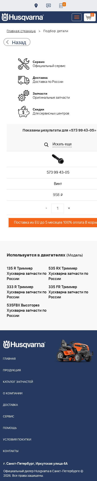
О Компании (12, 393)
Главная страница (21, 31)
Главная (9, 359)
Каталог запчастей (18, 382)
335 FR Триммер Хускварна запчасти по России (68, 292)
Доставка (36, 5)
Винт (58, 184)
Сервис (8, 416)
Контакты (48, 5)
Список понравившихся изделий (61, 5)
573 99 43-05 (58, 172)
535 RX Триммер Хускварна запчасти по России (68, 274)
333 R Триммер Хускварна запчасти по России (26, 292)
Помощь (10, 428)
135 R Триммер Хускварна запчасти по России (26, 274)
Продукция (12, 370)
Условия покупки (17, 440)
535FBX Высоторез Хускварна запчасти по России (26, 310)
